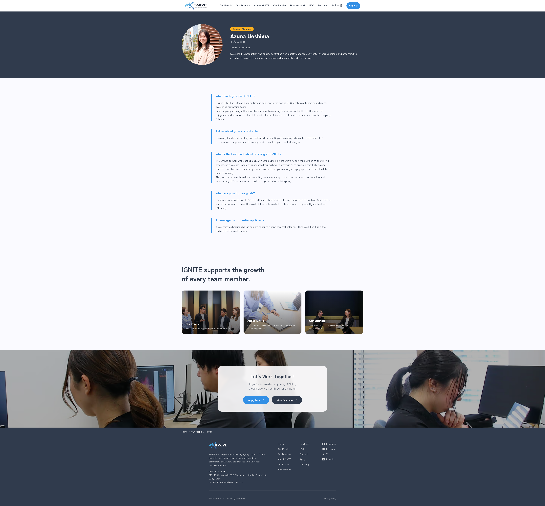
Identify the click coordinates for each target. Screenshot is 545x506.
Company (304, 464)
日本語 (338, 5)
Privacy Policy (330, 498)
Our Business (243, 5)
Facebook (331, 443)
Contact (304, 454)
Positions (323, 5)
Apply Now (254, 400)
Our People (226, 5)
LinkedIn (330, 459)
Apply (352, 5)
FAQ (311, 5)
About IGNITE (261, 5)
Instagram (331, 449)
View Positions (285, 400)
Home (184, 431)
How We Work (298, 5)
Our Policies (279, 5)
